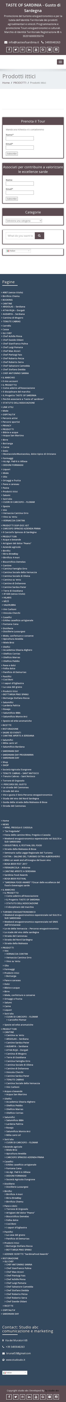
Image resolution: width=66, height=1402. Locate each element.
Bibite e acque (10, 432)
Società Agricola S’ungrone (17, 769)
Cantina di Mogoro (13, 317)
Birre (5, 439)
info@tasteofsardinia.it (24, 42)
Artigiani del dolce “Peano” (17, 543)
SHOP (6, 765)
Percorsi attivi (10, 418)
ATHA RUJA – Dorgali (14, 310)
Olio (5, 476)
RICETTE (7, 725)
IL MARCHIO (9, 377)
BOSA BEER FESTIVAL (15, 878)
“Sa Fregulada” (12, 831)
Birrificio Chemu (11, 296)
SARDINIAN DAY (11, 751)
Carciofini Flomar (17, 1019)
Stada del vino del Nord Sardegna (21, 798)
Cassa (6, 329)
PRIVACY (7, 425)
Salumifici (8, 702)
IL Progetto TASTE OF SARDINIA (19, 395)
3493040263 (52, 42)
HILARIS (7, 597)
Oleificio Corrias (11, 653)
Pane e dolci (9, 665)
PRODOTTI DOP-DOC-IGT (16, 525)
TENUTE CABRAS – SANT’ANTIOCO (21, 773)
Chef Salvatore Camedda (16, 365)
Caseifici (7, 617)
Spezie (6, 506)
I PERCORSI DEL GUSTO (15, 784)
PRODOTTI (19, 82)
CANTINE (7, 303)
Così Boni (8, 679)
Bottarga (8, 443)
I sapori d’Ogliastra (13, 683)
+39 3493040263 (15, 1347)
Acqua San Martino (13, 435)
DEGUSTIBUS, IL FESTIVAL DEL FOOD (23, 845)
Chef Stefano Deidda (14, 369)
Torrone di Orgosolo (13, 780)
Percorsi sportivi (11, 421)
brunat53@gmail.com (18, 1353)
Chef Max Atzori (11, 350)
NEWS (6, 824)
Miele (5, 410)
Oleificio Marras (11, 657)
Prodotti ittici (10, 491)
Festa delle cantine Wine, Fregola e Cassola (27, 834)
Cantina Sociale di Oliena (16, 575)
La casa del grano (12, 686)
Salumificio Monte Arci (15, 716)
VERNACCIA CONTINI (14, 520)
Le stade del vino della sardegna (21, 932)
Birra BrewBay (10, 553)
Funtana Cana (10, 624)
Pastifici (7, 676)
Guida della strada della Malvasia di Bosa (25, 802)
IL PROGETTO (10, 384)
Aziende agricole (12, 547)
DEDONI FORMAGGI (13, 465)
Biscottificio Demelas (14, 561)
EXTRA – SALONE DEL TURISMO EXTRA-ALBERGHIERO (32, 856)
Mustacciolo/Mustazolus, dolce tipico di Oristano (29, 453)
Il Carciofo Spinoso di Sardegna (20, 532)
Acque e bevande (12, 539)
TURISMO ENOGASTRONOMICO (19, 911)
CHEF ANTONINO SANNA (16, 373)
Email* (9, 143)
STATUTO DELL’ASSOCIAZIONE (19, 402)
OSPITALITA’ (9, 414)
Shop (5, 762)
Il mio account (10, 381)
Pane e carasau (11, 484)
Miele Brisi (8, 642)
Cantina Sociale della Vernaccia (20, 572)
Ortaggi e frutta (12, 480)
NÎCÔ (6, 601)
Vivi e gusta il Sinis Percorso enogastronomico (27, 794)
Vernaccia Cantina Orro (15, 513)
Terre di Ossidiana (13, 590)
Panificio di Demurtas (14, 672)
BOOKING (8, 299)
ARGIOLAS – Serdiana (14, 306)
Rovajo (6, 709)
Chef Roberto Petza (13, 358)
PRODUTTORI (10, 536)
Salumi (6, 495)
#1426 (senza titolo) (14, 593)
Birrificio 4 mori (11, 557)
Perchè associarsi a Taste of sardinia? (23, 399)
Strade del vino (11, 791)
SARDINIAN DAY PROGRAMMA (18, 754)
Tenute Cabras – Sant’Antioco (19, 776)
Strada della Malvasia (16, 943)
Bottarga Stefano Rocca (16, 698)
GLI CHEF (7, 333)
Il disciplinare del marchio (16, 391)
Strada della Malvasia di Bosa (20, 849)
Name (9, 179)
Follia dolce (9, 668)
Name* (10, 134)
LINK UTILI (8, 407)
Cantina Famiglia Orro (15, 568)
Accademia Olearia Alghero (17, 649)
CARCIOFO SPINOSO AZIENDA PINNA (22, 528)
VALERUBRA (10, 604)
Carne (6, 447)
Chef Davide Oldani (13, 339)
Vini (5, 510)
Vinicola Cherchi (11, 612)
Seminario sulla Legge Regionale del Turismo (28, 852)
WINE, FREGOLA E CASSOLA (18, 827)
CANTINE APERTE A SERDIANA (18, 735)
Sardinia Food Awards (16, 874)
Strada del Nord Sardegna (18, 939)
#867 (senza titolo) (13, 292)
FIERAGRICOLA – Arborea (17, 867)
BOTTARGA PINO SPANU (16, 694)
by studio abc (52, 1390)
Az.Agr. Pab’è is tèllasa (15, 461)
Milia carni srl (10, 743)
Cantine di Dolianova (14, 583)
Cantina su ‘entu (12, 579)
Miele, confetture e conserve (18, 635)
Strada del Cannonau (14, 805)
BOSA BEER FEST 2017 (15, 863)
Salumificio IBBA (11, 712)
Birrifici (6, 550)
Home (6, 82)
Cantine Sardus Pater (14, 587)
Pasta (6, 487)
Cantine (7, 565)
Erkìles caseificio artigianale (18, 620)
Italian (12, 251)
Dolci (5, 450)
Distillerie (8, 628)
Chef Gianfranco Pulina (15, 343)
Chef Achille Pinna (12, 336)
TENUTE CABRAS (11, 321)
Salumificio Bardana (14, 746)
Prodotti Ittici (10, 691)
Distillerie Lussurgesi (14, 631)
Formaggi (8, 458)
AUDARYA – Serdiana (14, 314)
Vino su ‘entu (10, 516)
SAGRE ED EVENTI (12, 732)
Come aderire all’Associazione (19, 387)
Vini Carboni (9, 609)
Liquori (6, 469)
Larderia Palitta (11, 705)
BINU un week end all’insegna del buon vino (27, 860)
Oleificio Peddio (11, 661)
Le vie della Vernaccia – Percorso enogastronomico (31, 928)
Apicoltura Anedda (13, 638)
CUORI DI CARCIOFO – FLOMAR (19, 502)
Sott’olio (7, 498)
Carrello (7, 325)
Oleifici (6, 646)
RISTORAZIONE (10, 728)
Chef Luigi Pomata (13, 347)
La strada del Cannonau (16, 787)
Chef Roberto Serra (13, 362)
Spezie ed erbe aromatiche (17, 720)
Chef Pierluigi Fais (12, 354)
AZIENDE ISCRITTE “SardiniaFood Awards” (26, 1254)
